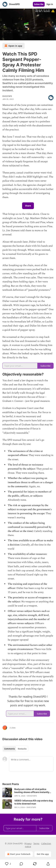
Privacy (28, 843)
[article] (28, 792)
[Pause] (3, 37)
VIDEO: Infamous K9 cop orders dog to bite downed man (33, 802)
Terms (36, 843)
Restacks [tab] (22, 748)
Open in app (15, 45)
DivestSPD (7, 96)
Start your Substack (20, 854)
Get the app (43, 854)
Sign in (49, 4)
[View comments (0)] (21, 864)
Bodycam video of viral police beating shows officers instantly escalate (31, 791)
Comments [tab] (9, 748)
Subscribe (38, 4)
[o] (7, 792)
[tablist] (15, 749)
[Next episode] (10, 37)
